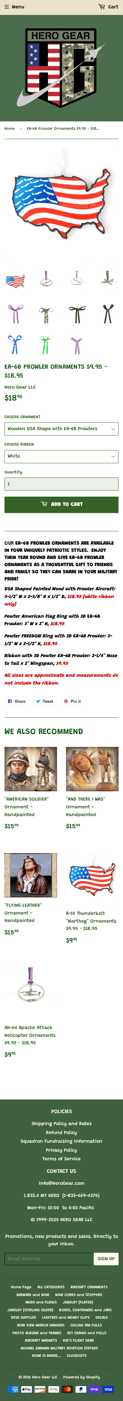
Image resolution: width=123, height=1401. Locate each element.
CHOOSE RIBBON (19, 445)
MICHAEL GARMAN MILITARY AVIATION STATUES (59, 1348)
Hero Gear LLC (44, 1377)
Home (9, 129)
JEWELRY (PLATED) (78, 1302)
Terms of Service (61, 1159)
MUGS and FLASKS (41, 1302)
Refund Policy (61, 1132)
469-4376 (88, 1195)
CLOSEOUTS (77, 1356)
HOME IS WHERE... (46, 1356)
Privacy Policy (61, 1150)
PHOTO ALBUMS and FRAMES (37, 1333)
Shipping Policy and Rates (62, 1124)
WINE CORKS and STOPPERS (78, 1295)
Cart (113, 7)
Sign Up (106, 1259)
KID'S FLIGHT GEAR (78, 1341)
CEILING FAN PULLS (86, 1325)
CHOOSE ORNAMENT (22, 417)
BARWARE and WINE (32, 1295)
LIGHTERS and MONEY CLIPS (66, 1318)
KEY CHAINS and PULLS (86, 1333)
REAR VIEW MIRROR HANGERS (40, 1325)
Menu (18, 7)
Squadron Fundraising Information (61, 1141)
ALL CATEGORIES (50, 1287)
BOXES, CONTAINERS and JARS (85, 1310)
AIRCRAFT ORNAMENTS (88, 1287)
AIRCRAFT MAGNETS (41, 1341)
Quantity (13, 472)
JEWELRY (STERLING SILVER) (30, 1310)
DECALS (102, 1318)
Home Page (21, 1287)
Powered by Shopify (81, 1377)
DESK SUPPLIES (23, 1318)
